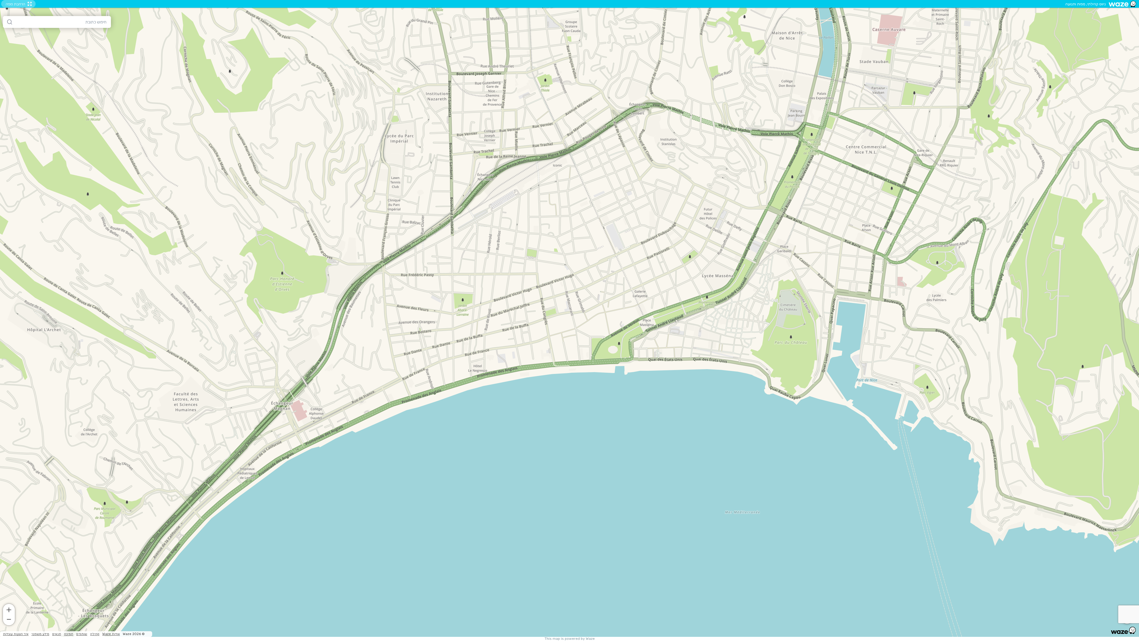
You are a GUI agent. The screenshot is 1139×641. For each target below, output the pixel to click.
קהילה (94, 634)
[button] (9, 609)
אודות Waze (111, 634)
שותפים (81, 634)
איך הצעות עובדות (15, 634)
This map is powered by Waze (570, 639)
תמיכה (68, 634)
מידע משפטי (40, 634)
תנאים (56, 634)
